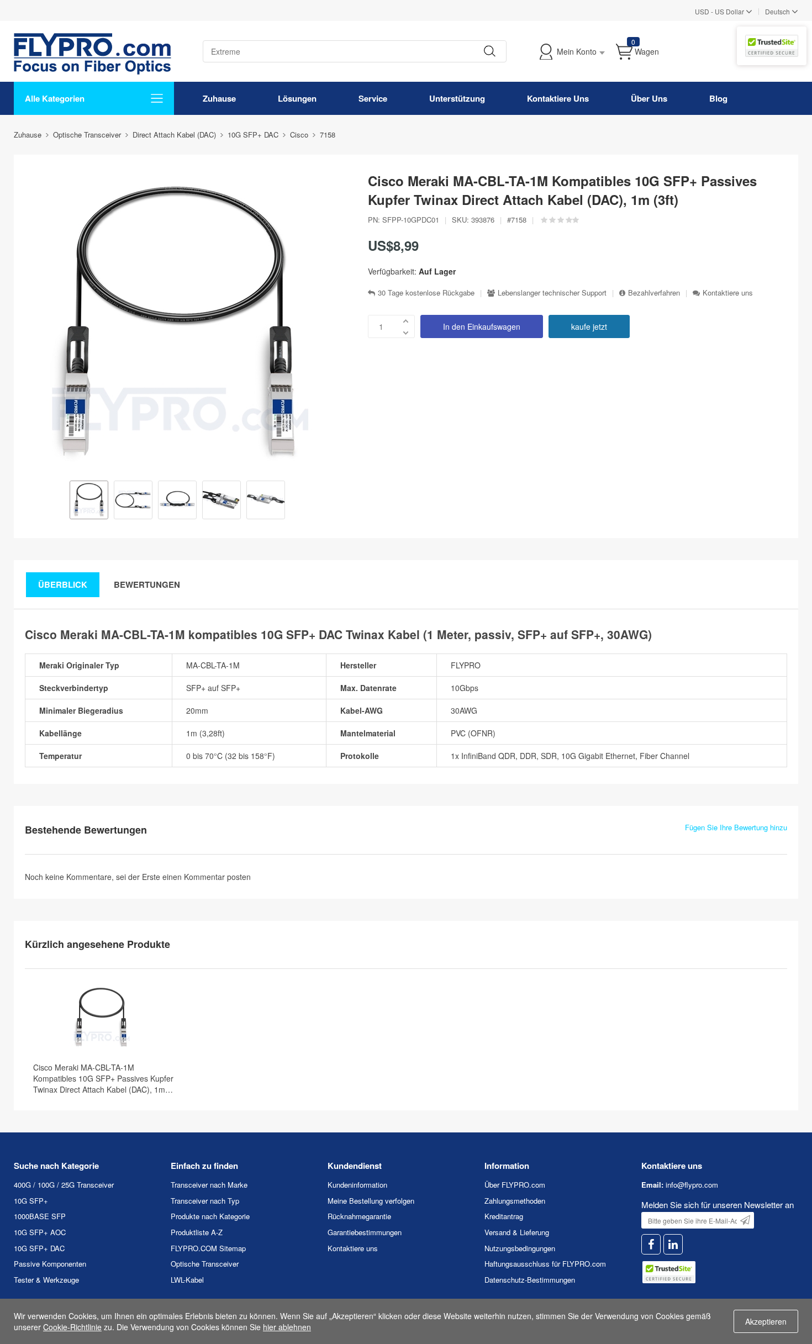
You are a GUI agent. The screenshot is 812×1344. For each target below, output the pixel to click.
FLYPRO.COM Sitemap (208, 1248)
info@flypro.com (692, 1184)
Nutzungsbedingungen (519, 1248)
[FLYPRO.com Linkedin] (673, 1244)
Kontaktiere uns (728, 293)
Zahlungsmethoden (514, 1200)
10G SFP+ (31, 1200)
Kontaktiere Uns (558, 98)
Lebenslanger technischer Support (552, 293)
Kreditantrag (503, 1216)
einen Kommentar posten (206, 876)
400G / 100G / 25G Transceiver (64, 1184)
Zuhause (219, 98)
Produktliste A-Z (197, 1232)
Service (372, 98)
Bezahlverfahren (654, 293)
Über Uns (649, 98)
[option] (89, 501)
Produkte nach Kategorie (210, 1216)
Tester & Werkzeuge (46, 1279)
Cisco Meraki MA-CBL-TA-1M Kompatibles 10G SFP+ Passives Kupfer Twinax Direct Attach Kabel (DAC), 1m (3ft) (103, 1078)
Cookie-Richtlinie (72, 1326)
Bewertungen (147, 584)
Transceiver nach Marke (209, 1184)
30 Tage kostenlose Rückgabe (426, 293)
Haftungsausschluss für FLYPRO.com (545, 1263)
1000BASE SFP (40, 1216)
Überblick (62, 584)
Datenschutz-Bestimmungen (529, 1279)
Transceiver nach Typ (205, 1200)
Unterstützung (457, 98)
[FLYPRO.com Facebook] (651, 1244)
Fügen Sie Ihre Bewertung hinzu (736, 827)
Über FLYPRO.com (514, 1184)
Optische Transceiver (205, 1263)
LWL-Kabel (187, 1279)
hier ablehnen (287, 1326)
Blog (718, 98)
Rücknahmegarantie (359, 1216)
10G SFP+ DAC (39, 1248)
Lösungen (297, 98)
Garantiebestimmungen (365, 1232)
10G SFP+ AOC (40, 1232)
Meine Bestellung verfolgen (371, 1200)
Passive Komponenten (50, 1263)
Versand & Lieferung (516, 1232)
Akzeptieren (766, 1321)
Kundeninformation (357, 1184)
